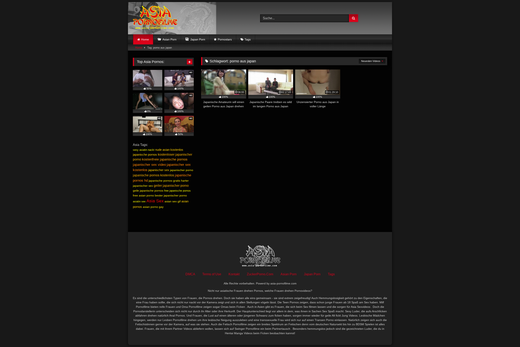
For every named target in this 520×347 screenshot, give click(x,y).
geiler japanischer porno (171, 185)
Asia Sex (155, 200)
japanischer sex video (149, 165)
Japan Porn (312, 274)
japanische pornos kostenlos (153, 175)
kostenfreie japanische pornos (164, 159)
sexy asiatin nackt (143, 149)
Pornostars (225, 39)
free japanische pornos (177, 190)
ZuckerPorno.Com (260, 274)
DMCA (190, 274)
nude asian (162, 149)
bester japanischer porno (171, 195)
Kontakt (234, 274)
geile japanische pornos (148, 190)
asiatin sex (139, 201)
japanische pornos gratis (164, 180)
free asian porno (143, 195)
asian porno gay (153, 206)
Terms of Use (211, 274)
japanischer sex (158, 170)
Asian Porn (289, 274)
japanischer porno (181, 170)
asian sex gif (173, 201)
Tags (248, 39)
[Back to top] (507, 335)
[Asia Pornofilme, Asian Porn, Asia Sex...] (155, 18)
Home (145, 39)
